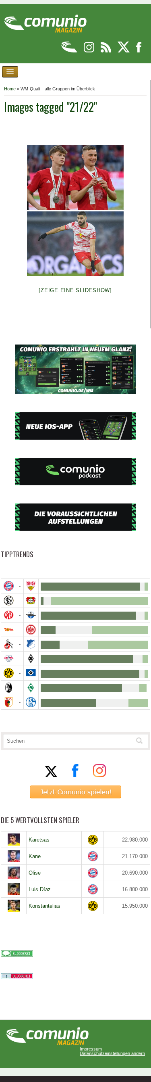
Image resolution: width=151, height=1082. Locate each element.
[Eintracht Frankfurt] (31, 630)
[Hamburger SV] (31, 673)
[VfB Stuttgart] (31, 586)
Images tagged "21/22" (50, 106)
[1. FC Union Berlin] (8, 630)
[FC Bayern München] (92, 856)
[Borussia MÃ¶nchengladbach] (31, 659)
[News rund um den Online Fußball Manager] (45, 20)
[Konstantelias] (13, 906)
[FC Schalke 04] (31, 702)
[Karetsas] (13, 839)
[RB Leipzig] (8, 659)
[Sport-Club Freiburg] (8, 688)
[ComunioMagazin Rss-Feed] (106, 51)
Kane (35, 856)
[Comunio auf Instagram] (89, 51)
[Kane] (13, 856)
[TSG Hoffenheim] (31, 644)
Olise (35, 873)
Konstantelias (44, 906)
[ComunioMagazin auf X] (124, 51)
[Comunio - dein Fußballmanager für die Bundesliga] (70, 51)
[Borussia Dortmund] (8, 673)
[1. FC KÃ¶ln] (8, 644)
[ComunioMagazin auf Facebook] (139, 51)
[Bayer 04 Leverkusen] (31, 600)
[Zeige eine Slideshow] (75, 290)
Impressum (91, 1049)
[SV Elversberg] (8, 600)
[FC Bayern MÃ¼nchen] (8, 586)
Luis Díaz (40, 889)
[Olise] (13, 873)
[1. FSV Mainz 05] (8, 615)
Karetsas (39, 840)
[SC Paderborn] (31, 615)
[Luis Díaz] (13, 889)
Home (10, 88)
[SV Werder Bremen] (31, 688)
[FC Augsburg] (8, 702)
